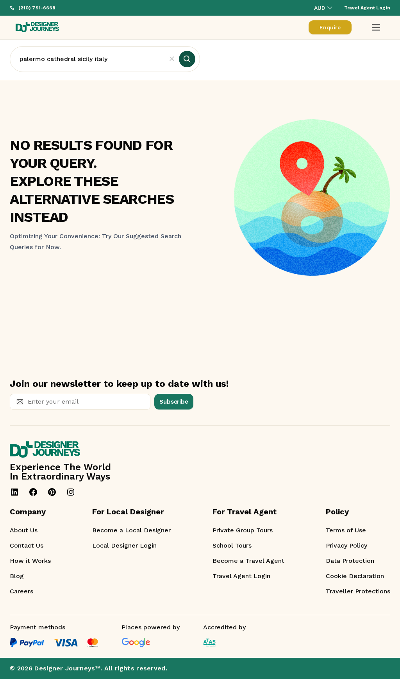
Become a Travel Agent (248, 560)
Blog (17, 576)
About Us (24, 530)
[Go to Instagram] (70, 492)
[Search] (187, 59)
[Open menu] (375, 27)
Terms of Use (346, 530)
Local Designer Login (124, 545)
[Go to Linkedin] (14, 492)
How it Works (30, 560)
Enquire (330, 27)
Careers (21, 591)
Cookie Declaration (355, 576)
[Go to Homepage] (37, 27)
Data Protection (350, 560)
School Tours (232, 545)
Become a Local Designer (131, 530)
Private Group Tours (242, 530)
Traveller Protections (358, 591)
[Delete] (172, 59)
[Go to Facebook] (33, 492)
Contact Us (26, 545)
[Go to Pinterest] (52, 492)
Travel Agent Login (241, 576)
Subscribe (173, 401)
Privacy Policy (346, 545)
